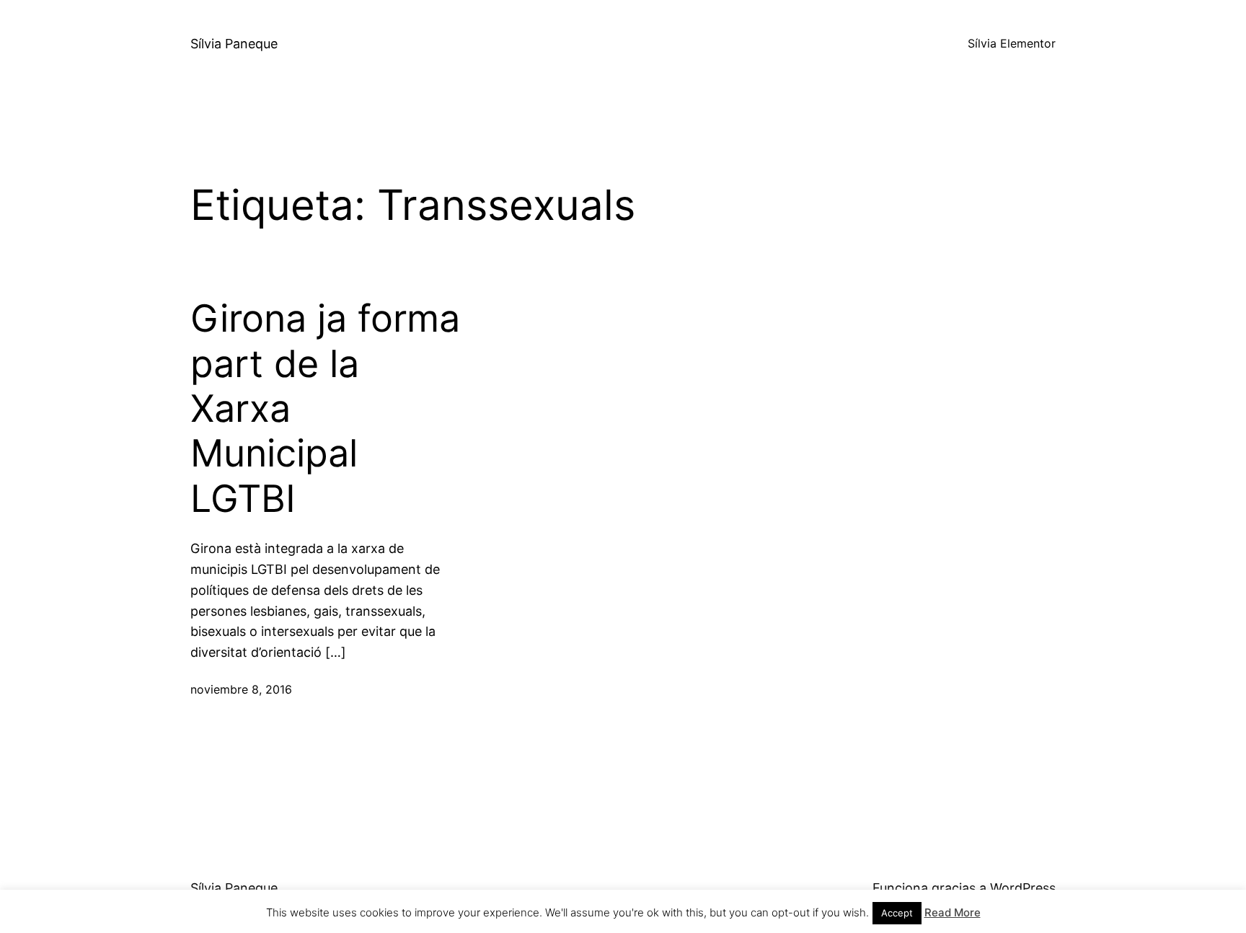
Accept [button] (897, 913)
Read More (952, 912)
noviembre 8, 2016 (241, 689)
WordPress (1023, 888)
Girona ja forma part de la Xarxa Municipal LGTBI (325, 408)
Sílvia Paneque (234, 43)
